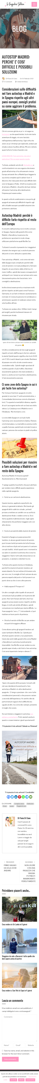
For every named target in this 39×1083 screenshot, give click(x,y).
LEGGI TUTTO (30, 1080)
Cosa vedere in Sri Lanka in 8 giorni (14, 924)
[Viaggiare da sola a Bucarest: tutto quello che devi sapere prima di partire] (19, 941)
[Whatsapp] (23, 797)
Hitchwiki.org (28, 165)
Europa (5, 806)
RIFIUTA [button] (21, 1080)
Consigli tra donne (19, 804)
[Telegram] (27, 797)
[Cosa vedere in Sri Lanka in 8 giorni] (19, 909)
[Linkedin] (16, 797)
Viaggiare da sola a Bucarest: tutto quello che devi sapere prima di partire (18, 957)
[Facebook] (8, 797)
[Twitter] (12, 797)
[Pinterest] (19, 797)
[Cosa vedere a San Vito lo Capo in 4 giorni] (19, 975)
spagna (12, 806)
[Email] (30, 797)
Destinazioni (30, 804)
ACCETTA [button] (13, 1080)
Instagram (5, 134)
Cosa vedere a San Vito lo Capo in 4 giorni (17, 990)
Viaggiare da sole (21, 806)
